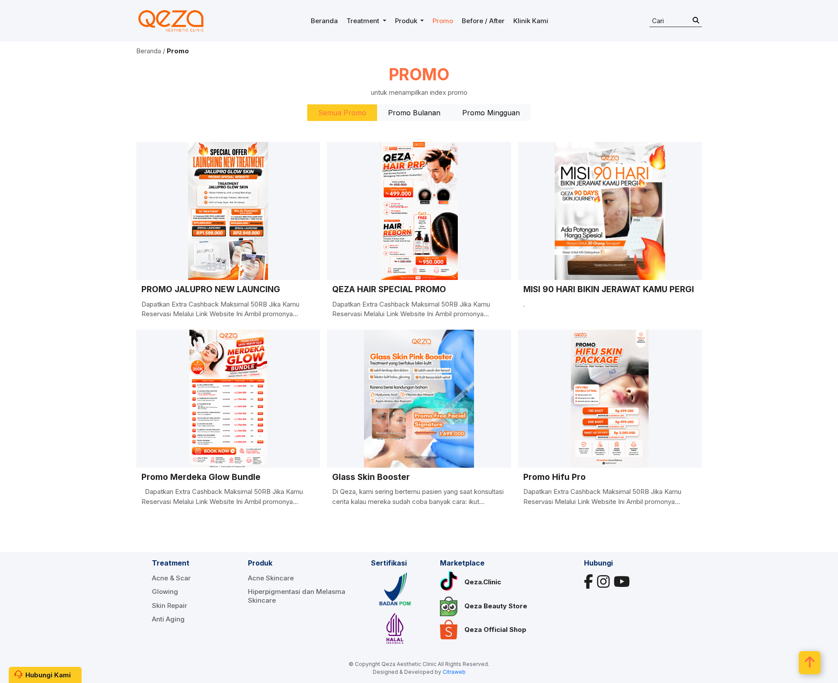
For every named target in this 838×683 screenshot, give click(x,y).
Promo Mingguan (491, 112)
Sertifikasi (389, 563)
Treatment (170, 563)
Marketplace (462, 563)
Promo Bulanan (414, 112)
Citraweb (454, 672)
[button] (366, 21)
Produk (260, 563)
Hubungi (598, 563)
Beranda (148, 51)
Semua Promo (342, 112)
